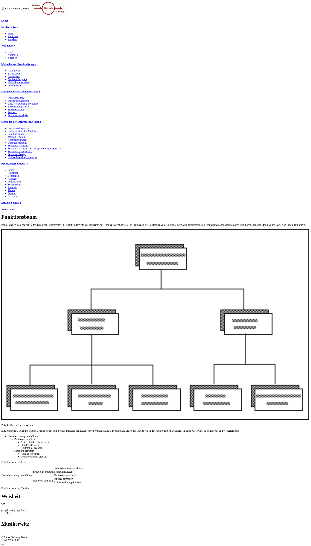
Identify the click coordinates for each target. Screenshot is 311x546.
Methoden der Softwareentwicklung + (22, 121)
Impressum (7, 209)
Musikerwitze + (9, 27)
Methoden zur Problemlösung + (18, 64)
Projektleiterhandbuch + (14, 163)
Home (4, 20)
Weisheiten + (8, 45)
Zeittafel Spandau (11, 202)
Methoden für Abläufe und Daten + (20, 91)
